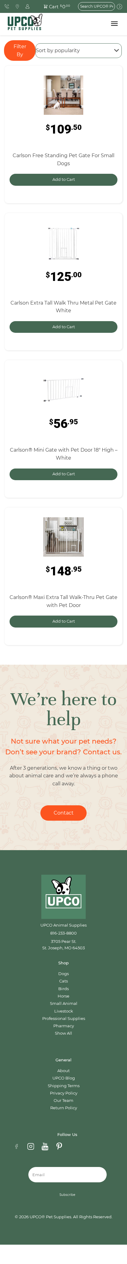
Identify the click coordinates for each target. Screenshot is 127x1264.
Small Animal (63, 1003)
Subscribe (67, 1195)
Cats (63, 981)
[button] (53, 6)
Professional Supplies (63, 1018)
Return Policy (63, 1108)
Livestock (63, 1011)
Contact (64, 813)
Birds (63, 988)
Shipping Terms (64, 1085)
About (63, 1070)
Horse (63, 996)
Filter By (20, 50)
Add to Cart (63, 179)
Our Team (63, 1100)
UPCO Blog (63, 1078)
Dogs (63, 973)
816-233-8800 (63, 933)
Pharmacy (63, 1026)
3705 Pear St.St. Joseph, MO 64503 (63, 944)
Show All (63, 1033)
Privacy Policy (63, 1093)
